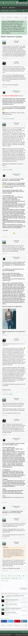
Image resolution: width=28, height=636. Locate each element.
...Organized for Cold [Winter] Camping (14, 595)
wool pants (13, 497)
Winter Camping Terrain (11, 604)
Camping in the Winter (10, 612)
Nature (16, 605)
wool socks (21, 497)
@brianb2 (21, 95)
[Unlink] (17, 576)
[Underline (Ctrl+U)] (6, 576)
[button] (4, 621)
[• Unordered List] (2, 578)
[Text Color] (9, 576)
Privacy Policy (25, 634)
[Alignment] (20, 576)
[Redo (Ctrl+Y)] (21, 578)
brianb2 (16, 61)
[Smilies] (11, 578)
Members (13, 7)
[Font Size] (11, 576)
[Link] (15, 576)
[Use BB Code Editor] (26, 576)
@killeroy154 (5, 106)
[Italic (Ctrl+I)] (4, 576)
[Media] (14, 578)
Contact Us (23, 631)
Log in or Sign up (23, 1)
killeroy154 (16, 41)
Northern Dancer (16, 91)
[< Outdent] (6, 578)
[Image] (13, 578)
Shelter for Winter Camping (11, 599)
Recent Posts (13, 10)
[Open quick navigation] (26, 17)
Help (27, 631)
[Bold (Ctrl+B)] (2, 576)
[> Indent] (8, 578)
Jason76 (6, 613)
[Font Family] (13, 576)
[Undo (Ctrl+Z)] (19, 578)
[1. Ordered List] (4, 578)
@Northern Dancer (20, 343)
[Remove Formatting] (23, 576)
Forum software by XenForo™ (5, 634)
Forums (5, 7)
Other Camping (18, 596)
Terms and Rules (19, 634)
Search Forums (5, 10)
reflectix (4, 353)
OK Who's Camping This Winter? (13, 608)
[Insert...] (16, 578)
